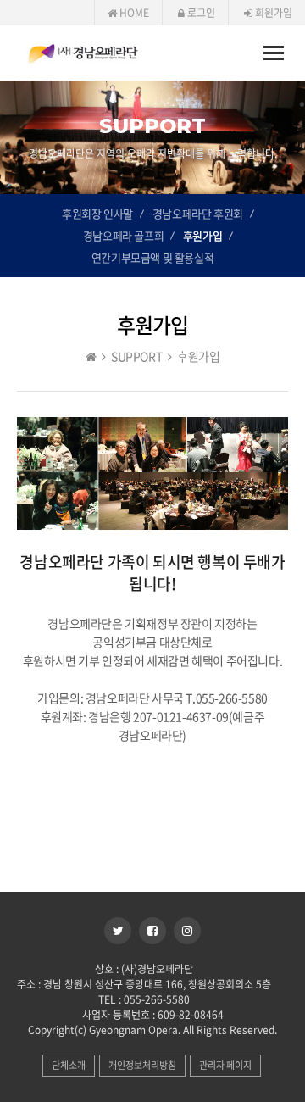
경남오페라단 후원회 (197, 213)
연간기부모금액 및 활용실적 (153, 257)
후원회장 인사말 (97, 213)
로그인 (200, 12)
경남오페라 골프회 (123, 235)
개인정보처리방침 (142, 1065)
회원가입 (272, 12)
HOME (133, 12)
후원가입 (202, 235)
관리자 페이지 (225, 1065)
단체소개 (69, 1065)
